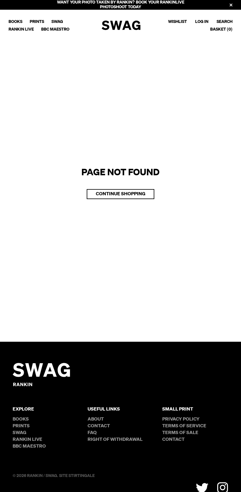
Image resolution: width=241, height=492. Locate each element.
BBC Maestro (55, 29)
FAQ (92, 433)
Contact (99, 426)
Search (224, 22)
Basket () (221, 29)
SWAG (57, 22)
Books (15, 22)
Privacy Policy (181, 419)
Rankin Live (21, 29)
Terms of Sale (180, 433)
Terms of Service (184, 426)
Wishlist (177, 22)
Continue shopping (120, 194)
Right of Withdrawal (115, 439)
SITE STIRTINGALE (77, 476)
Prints (37, 22)
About (96, 419)
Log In (201, 22)
